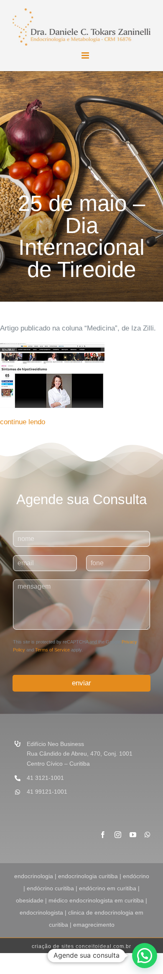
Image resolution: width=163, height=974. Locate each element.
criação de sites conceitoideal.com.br (81, 946)
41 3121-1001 (45, 777)
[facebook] (102, 834)
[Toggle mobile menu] (86, 55)
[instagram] (118, 834)
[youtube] (133, 834)
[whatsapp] (147, 834)
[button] (144, 955)
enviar (81, 683)
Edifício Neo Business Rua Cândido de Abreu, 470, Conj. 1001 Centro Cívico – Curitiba (79, 754)
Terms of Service (52, 649)
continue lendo (22, 422)
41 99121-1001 (47, 791)
